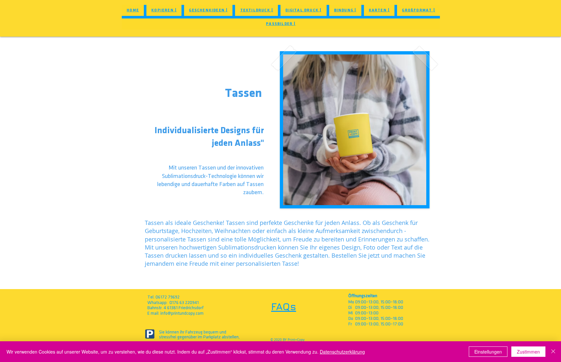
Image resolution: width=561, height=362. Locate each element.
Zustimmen (528, 351)
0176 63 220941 (184, 302)
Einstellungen (488, 351)
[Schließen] (553, 351)
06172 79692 (168, 297)
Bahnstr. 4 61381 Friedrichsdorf (175, 308)
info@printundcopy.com (182, 313)
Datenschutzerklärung (342, 351)
